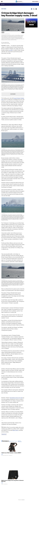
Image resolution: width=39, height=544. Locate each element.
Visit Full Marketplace (20, 441)
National (3, 8)
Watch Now (35, 1)
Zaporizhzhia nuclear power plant (16, 397)
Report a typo (4, 434)
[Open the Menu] (2, 1)
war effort (11, 50)
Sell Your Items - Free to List (13, 441)
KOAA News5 (15, 430)
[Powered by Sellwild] (22, 499)
